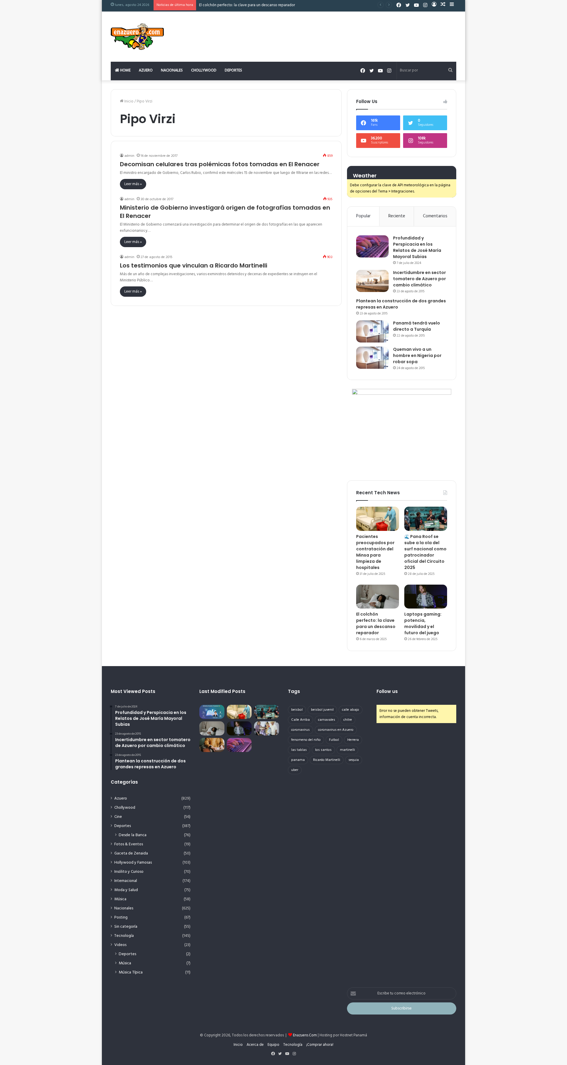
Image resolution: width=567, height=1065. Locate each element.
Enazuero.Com (305, 1035)
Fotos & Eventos (128, 844)
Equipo (273, 1045)
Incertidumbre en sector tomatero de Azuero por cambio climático (419, 279)
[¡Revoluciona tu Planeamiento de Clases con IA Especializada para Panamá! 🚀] (211, 712)
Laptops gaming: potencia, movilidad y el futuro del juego (422, 623)
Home (125, 70)
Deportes (233, 70)
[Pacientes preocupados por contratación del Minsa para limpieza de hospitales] (377, 519)
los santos (323, 750)
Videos (120, 945)
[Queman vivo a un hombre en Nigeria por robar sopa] (372, 358)
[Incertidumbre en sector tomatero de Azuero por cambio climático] (372, 281)
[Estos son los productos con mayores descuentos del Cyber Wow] (211, 745)
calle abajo (350, 710)
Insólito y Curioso (129, 872)
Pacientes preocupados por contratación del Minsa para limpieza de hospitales (375, 552)
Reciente (396, 216)
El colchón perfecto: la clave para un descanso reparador (247, 5)
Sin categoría (125, 927)
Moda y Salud (126, 890)
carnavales (326, 720)
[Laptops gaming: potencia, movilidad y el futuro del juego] (425, 597)
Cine (118, 817)
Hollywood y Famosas (133, 862)
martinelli (347, 750)
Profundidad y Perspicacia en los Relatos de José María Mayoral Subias (417, 247)
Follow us (387, 691)
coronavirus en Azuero (335, 730)
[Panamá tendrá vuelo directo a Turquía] (372, 331)
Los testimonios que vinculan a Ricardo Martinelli (193, 265)
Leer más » (133, 184)
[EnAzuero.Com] (137, 36)
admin (129, 156)
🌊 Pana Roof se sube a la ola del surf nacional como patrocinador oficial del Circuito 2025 (425, 552)
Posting (121, 917)
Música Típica (131, 972)
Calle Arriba (300, 720)
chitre (347, 720)
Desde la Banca (132, 835)
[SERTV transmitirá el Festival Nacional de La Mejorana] (266, 728)
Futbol (334, 740)
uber (294, 770)
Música (120, 899)
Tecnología (124, 936)
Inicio (128, 101)
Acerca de (255, 1045)
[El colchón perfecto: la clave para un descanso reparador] (377, 597)
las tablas (299, 750)
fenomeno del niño (306, 740)
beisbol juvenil (322, 710)
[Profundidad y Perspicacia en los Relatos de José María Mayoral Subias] (372, 246)
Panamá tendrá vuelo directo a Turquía (416, 326)
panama (298, 760)
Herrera (353, 740)
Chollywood (203, 70)
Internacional (125, 881)
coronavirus (300, 730)
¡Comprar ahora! (319, 1045)
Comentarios (435, 216)
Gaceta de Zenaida (131, 853)
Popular (363, 216)
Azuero (146, 70)
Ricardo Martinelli (326, 760)
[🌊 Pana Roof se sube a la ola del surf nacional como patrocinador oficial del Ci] (425, 519)
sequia (353, 760)
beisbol (297, 710)
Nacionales (172, 70)
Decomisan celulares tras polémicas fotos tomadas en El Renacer (220, 164)
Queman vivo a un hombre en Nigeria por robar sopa (417, 355)
